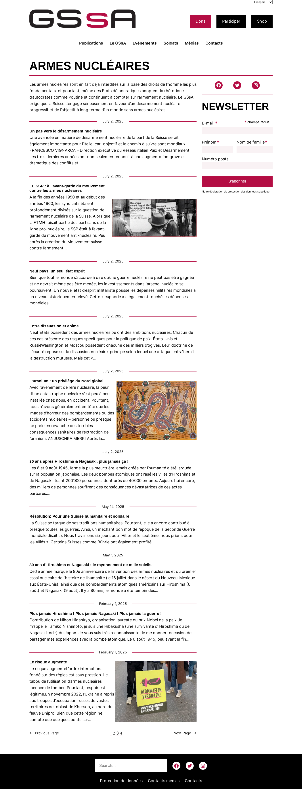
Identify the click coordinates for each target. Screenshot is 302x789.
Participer (231, 21)
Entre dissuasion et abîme (54, 326)
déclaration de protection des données (233, 191)
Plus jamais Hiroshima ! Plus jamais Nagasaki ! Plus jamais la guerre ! (95, 613)
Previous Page (44, 733)
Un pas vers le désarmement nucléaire (65, 131)
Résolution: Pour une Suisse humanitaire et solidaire (79, 516)
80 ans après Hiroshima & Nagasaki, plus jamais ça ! (78, 461)
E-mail (210, 123)
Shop (262, 21)
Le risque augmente (48, 662)
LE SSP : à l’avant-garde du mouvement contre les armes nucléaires (67, 188)
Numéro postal (215, 159)
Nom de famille (252, 142)
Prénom (211, 142)
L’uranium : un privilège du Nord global (66, 381)
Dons (200, 21)
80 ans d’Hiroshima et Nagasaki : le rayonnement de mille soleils (90, 565)
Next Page (185, 733)
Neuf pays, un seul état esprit (57, 271)
